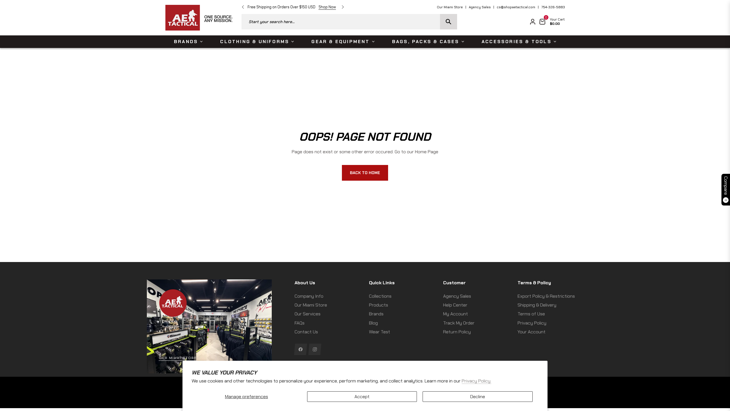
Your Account (532, 332)
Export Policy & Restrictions (546, 296)
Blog (373, 323)
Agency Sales (480, 7)
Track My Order (458, 323)
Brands (376, 314)
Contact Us (306, 332)
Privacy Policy (532, 323)
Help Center (455, 305)
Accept (362, 397)
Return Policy (457, 332)
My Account (455, 314)
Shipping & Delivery (537, 305)
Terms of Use (531, 314)
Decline (477, 397)
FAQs (300, 323)
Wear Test (379, 332)
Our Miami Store (450, 7)
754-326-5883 (553, 7)
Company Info (309, 296)
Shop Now (327, 7)
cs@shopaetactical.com (516, 7)
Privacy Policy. (476, 381)
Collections (380, 296)
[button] (349, 21)
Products (378, 305)
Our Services (308, 314)
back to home (365, 172)
